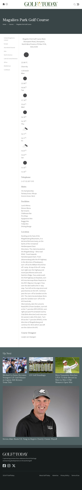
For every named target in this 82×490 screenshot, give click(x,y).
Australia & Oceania (9, 47)
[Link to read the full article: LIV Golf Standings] (41, 365)
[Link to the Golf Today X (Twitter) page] (14, 466)
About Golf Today (44, 475)
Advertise (55, 475)
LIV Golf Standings (37, 375)
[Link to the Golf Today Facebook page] (4, 466)
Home (4, 24)
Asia (5, 51)
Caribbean (7, 70)
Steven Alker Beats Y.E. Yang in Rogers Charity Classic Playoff (30, 439)
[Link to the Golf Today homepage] (4, 4)
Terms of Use (75, 475)
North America (8, 55)
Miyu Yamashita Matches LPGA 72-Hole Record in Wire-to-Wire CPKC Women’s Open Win (66, 379)
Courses (11, 24)
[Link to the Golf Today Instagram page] (8, 466)
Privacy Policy (65, 475)
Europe (6, 44)
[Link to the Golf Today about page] (7, 4)
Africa (5, 62)
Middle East (7, 66)
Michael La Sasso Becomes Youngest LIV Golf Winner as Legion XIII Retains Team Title (14, 379)
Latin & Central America (10, 58)
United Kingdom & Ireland (9, 39)
